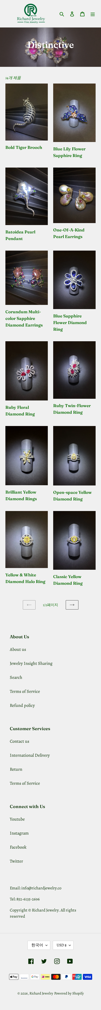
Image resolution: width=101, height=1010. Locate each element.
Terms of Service (25, 691)
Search (16, 677)
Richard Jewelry (41, 993)
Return (16, 769)
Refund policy (22, 705)
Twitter (16, 861)
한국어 (37, 945)
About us (18, 649)
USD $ (61, 945)
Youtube (17, 819)
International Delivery (30, 755)
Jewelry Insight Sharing (31, 663)
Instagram (19, 833)
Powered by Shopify (69, 993)
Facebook (18, 847)
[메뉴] (93, 13)
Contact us (19, 741)
